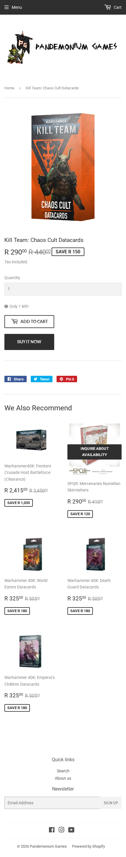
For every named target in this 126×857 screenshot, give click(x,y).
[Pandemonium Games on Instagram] (61, 830)
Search (63, 771)
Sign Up (111, 803)
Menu (17, 7)
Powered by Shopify (88, 846)
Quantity (12, 277)
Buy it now (29, 341)
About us (63, 778)
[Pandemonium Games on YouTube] (71, 830)
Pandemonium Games (48, 846)
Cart (117, 7)
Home (9, 88)
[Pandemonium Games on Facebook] (52, 830)
